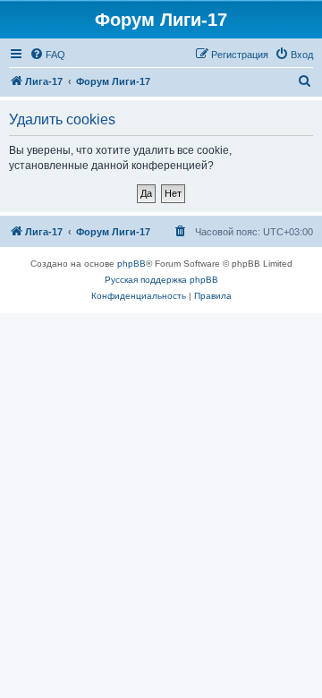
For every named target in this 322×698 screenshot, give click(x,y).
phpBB (131, 263)
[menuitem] (47, 54)
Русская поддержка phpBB (161, 280)
